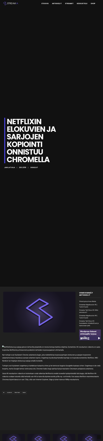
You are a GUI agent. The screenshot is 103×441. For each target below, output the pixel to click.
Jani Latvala (9, 167)
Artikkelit (57, 3)
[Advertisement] (53, 412)
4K (3, 393)
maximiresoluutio (92, 376)
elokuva (9, 393)
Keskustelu (82, 3)
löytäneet (18, 355)
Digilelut (34, 167)
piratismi (17, 393)
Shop (93, 3)
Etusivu (45, 3)
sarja (24, 393)
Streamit (69, 3)
